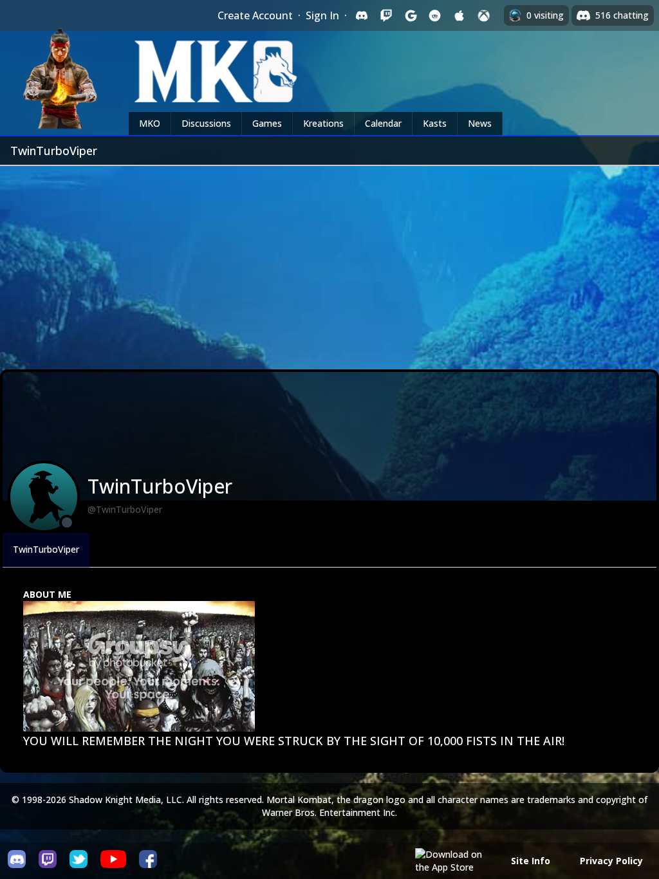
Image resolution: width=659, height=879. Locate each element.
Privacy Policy (611, 861)
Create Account (255, 15)
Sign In (322, 15)
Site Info (530, 861)
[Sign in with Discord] (361, 15)
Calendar (383, 123)
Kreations (323, 123)
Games (267, 123)
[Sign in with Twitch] (386, 15)
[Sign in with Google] (410, 15)
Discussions (206, 123)
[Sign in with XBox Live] (484, 15)
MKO (149, 123)
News (480, 123)
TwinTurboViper (46, 549)
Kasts (435, 123)
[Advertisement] (329, 262)
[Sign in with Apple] (459, 15)
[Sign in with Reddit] (435, 15)
